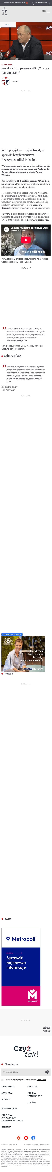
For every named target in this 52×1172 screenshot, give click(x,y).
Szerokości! (8, 1087)
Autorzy (6, 1100)
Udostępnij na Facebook (12, 634)
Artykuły (6, 1093)
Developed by (28, 1144)
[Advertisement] (26, 119)
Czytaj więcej (41, 1080)
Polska (8, 24)
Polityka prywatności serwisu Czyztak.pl (12, 1118)
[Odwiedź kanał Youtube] (26, 1138)
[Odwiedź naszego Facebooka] (33, 1138)
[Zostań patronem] (18, 1138)
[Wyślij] (47, 1072)
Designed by (6, 1144)
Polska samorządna (34, 1094)
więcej (47, 1027)
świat (7, 919)
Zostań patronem (41, 2)
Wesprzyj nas (9, 1109)
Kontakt (6, 1127)
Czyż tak (32, 1087)
